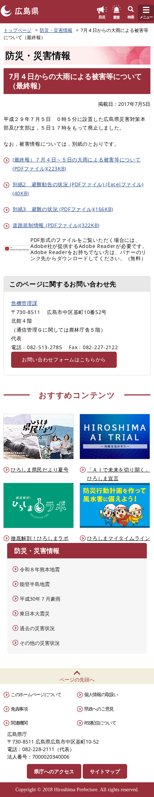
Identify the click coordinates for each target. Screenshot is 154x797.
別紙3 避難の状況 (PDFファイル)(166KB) (63, 209)
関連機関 (19, 722)
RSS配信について (100, 722)
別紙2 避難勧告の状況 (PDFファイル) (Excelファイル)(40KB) (78, 189)
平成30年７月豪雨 (40, 598)
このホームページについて (36, 694)
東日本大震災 (35, 613)
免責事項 (19, 708)
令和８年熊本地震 (40, 569)
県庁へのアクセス (54, 771)
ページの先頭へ (77, 679)
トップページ (18, 30)
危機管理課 (24, 303)
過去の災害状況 (37, 628)
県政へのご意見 (99, 708)
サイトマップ (105, 771)
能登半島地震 (35, 584)
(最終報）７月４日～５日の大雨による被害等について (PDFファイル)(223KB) (77, 164)
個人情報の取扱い (101, 694)
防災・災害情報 (56, 30)
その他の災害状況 (40, 642)
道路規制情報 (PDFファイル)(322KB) (56, 225)
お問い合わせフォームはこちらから (64, 359)
